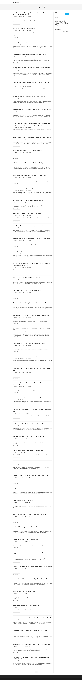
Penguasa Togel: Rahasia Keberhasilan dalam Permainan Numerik (31, 238)
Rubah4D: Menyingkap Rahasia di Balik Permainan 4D (28, 213)
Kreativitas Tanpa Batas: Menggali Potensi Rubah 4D (27, 150)
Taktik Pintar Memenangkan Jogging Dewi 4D (25, 188)
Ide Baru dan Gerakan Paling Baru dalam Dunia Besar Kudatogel (31, 303)
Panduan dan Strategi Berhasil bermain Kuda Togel (27, 397)
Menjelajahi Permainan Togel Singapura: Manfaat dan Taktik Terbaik (32, 566)
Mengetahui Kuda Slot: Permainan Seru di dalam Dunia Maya (30, 488)
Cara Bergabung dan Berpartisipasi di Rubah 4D (26, 251)
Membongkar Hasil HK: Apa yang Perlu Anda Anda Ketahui (29, 343)
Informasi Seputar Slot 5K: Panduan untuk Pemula (27, 605)
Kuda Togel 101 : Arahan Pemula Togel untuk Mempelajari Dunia (31, 315)
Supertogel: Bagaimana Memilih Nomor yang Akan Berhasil (30, 54)
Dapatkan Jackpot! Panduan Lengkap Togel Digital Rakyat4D (30, 579)
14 (48, 671)
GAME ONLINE (28, 16)
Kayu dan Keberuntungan (20, 462)
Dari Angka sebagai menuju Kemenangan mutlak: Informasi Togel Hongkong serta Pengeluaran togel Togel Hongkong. (31, 124)
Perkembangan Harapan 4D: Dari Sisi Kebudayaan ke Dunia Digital (32, 617)
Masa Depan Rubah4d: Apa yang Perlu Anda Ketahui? (28, 450)
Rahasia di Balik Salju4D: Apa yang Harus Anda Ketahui (28, 436)
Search (56, 12)
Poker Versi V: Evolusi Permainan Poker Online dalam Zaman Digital (32, 644)
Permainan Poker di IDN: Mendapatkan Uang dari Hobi (28, 200)
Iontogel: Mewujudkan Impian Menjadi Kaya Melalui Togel (29, 514)
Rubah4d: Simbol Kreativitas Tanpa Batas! (24, 591)
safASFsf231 (15, 16)
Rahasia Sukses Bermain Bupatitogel (23, 500)
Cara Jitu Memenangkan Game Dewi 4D (24, 28)
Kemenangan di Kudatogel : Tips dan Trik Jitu (25, 42)
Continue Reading (16, 24)
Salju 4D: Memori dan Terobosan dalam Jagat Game (27, 356)
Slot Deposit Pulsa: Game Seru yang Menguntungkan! (28, 290)
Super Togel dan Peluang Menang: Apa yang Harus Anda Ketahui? (31, 475)
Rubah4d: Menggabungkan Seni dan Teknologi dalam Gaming (30, 175)
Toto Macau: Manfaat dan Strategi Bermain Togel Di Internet (30, 424)
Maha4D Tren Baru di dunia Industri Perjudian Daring (28, 163)
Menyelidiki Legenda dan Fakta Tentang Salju (25, 539)
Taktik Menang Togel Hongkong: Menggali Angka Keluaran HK (30, 96)
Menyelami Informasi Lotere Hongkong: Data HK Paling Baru (30, 226)
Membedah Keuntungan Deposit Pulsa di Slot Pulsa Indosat (30, 527)
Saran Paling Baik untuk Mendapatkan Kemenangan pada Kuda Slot (32, 137)
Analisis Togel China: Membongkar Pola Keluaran (27, 277)
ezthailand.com (17, 2)
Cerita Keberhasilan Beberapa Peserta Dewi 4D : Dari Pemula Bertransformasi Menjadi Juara (30, 13)
